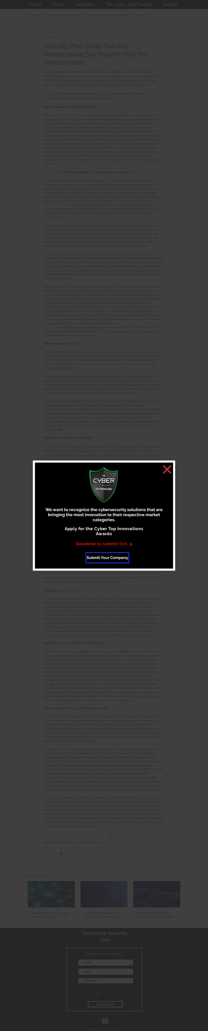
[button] (167, 469)
